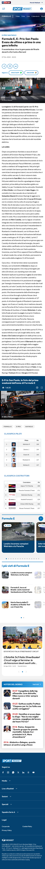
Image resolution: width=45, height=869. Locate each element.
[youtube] (33, 772)
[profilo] (41, 8)
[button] (22, 9)
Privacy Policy (7, 830)
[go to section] (41, 518)
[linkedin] (23, 772)
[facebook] (3, 772)
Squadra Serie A (8, 812)
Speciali (5, 804)
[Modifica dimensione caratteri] (15, 66)
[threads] (28, 772)
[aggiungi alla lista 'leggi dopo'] (9, 66)
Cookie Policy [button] (27, 826)
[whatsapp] (13, 772)
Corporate (5, 826)
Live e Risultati (8, 788)
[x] (18, 772)
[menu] (3, 8)
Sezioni (5, 796)
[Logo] (22, 9)
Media (4, 781)
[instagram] (8, 772)
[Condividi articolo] (4, 66)
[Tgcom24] (6, 2)
